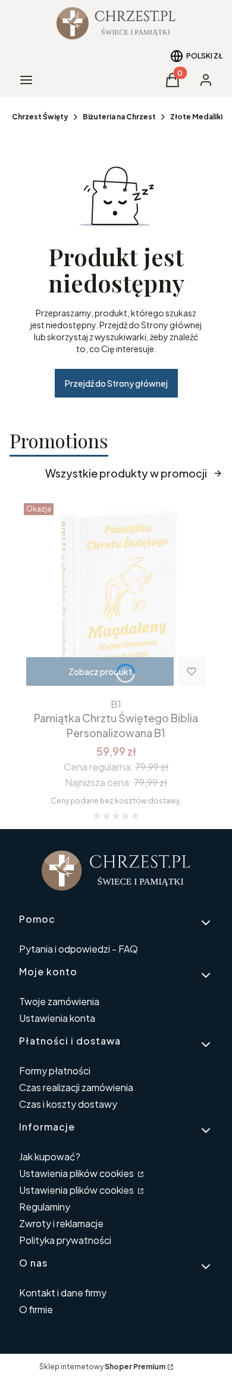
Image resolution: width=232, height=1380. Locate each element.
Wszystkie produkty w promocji (126, 473)
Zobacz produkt (100, 671)
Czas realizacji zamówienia (76, 1087)
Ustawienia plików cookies (77, 1173)
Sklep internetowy (102, 1366)
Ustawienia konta (57, 1018)
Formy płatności (54, 1070)
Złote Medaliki (196, 116)
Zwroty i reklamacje (61, 1223)
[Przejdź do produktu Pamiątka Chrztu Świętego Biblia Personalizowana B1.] (116, 595)
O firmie (36, 1309)
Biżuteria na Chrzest (119, 116)
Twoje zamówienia (59, 1001)
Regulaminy (44, 1206)
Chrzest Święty (40, 116)
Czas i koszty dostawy (68, 1104)
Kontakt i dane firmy (62, 1292)
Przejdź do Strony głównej (116, 383)
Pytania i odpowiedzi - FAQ (78, 948)
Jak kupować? (49, 1156)
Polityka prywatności (65, 1240)
